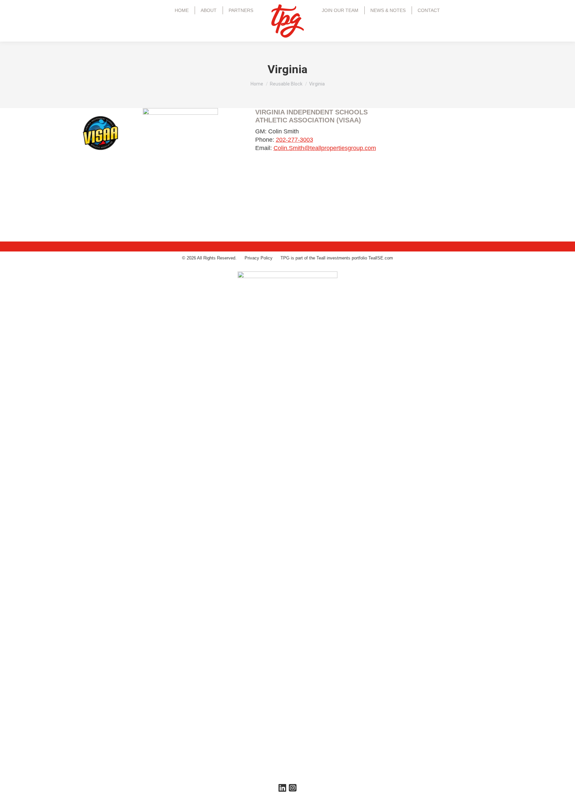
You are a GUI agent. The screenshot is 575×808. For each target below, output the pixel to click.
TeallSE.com (380, 257)
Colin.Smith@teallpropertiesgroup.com (325, 148)
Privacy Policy (259, 257)
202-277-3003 (294, 139)
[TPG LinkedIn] (282, 789)
